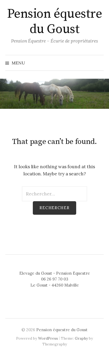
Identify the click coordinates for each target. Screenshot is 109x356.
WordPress (48, 338)
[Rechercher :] (54, 194)
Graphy (81, 338)
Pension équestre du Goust (54, 21)
